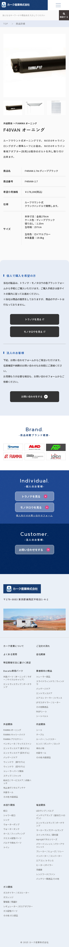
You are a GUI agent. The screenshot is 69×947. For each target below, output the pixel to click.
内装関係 (40, 724)
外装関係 (8, 724)
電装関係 (40, 804)
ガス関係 (8, 886)
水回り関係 (9, 804)
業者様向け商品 (44, 670)
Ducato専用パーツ (13, 670)
